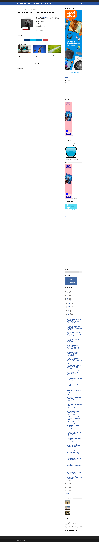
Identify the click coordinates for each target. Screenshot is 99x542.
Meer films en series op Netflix (73, 330)
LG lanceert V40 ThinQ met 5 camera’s (73, 385)
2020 (68, 298)
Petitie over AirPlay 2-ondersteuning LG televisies (74, 383)
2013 (68, 487)
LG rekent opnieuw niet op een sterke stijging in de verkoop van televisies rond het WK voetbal (53, 56)
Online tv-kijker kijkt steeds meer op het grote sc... (74, 392)
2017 (68, 482)
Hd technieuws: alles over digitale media (35, 3)
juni (68, 309)
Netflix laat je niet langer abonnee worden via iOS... (74, 478)
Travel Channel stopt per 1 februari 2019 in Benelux (74, 471)
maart (68, 313)
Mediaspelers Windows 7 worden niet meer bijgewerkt (74, 327)
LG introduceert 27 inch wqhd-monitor (73, 419)
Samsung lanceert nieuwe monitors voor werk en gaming (74, 444)
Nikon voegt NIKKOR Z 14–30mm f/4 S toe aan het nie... (74, 414)
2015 (68, 484)
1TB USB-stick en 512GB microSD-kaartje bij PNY (74, 428)
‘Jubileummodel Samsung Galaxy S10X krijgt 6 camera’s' (74, 400)
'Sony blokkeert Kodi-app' (72, 437)
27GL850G (43, 17)
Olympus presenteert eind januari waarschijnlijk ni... (74, 417)
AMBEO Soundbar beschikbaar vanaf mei (74, 405)
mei (68, 310)
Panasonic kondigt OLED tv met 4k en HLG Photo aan (74, 424)
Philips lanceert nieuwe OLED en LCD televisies (74, 361)
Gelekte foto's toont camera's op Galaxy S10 (74, 350)
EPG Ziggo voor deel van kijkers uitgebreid (73, 340)
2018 (68, 480)
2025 (68, 291)
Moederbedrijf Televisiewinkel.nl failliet (74, 466)
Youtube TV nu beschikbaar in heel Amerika (74, 329)
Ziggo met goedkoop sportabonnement (71, 317)
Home (19, 9)
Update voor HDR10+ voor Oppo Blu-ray (74, 457)
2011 (68, 490)
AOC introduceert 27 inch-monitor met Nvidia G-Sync (74, 389)
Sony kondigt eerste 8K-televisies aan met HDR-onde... (74, 446)
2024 (68, 292)
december (69, 300)
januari (69, 315)
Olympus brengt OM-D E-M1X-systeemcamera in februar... (73, 348)
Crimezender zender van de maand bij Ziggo (74, 464)
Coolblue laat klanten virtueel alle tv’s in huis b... (74, 439)
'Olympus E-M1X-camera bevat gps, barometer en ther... (74, 355)
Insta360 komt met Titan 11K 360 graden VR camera (74, 433)
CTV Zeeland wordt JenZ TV (72, 476)
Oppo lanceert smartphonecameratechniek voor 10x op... (74, 395)
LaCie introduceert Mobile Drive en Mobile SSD (74, 431)
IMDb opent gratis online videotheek (74, 378)
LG (21, 9)
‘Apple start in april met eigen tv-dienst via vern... (74, 324)
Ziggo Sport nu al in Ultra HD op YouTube (73, 426)
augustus (69, 306)
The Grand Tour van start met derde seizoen (74, 377)
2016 (68, 483)
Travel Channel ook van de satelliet (74, 390)
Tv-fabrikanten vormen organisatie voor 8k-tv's (74, 371)
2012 (68, 488)
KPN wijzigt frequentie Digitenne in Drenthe (74, 435)
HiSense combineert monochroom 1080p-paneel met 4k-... (74, 410)
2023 (68, 294)
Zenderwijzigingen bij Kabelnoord (74, 474)
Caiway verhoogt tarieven (72, 374)
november (69, 302)
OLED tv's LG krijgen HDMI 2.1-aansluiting (73, 448)
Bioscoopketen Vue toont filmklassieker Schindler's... (73, 407)
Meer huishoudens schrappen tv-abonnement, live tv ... (74, 412)
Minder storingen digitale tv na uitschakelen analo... (73, 373)
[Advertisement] (73, 249)
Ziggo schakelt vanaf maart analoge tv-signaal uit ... (73, 353)
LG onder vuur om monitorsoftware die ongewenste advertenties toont (23, 56)
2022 (68, 295)
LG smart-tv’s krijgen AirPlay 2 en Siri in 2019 (74, 451)
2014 (68, 486)
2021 (68, 296)
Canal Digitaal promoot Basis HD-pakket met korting (74, 459)
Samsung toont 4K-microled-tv (73, 452)
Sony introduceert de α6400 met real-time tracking (74, 380)
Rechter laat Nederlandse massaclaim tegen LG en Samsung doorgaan (38, 55)
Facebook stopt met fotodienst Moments (73, 337)
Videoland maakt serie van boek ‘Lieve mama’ (74, 333)
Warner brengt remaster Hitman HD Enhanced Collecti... (74, 421)
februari (69, 314)
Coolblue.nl (67, 77)
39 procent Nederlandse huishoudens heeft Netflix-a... (74, 364)
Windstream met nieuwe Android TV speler (74, 461)
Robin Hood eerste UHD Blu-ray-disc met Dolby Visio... (74, 368)
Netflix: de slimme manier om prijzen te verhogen (73, 359)
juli (68, 307)
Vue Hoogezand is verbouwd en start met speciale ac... (73, 403)
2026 (68, 290)
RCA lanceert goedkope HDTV (73, 386)
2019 (68, 299)
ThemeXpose (22, 540)
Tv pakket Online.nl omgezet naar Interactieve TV (74, 320)
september (69, 304)
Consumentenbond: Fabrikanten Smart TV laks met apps (74, 366)
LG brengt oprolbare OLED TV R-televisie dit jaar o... (73, 441)
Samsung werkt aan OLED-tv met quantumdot (74, 398)
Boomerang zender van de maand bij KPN (74, 468)
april (68, 311)
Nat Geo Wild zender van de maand (74, 341)
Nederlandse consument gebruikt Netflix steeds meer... (74, 335)
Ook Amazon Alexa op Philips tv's (74, 357)
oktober (69, 303)
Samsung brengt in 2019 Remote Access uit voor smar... (74, 473)
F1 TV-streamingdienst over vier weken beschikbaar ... (74, 343)
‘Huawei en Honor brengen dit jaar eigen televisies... (74, 322)
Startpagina (67, 493)
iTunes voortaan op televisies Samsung (73, 454)
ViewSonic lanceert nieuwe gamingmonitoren (72, 346)
